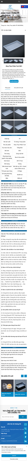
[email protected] (8, 357)
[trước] (2, 61)
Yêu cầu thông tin (14, 81)
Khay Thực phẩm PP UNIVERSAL (15, 25)
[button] (22, 376)
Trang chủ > (4, 25)
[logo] (10, 6)
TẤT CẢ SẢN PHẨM (6, 30)
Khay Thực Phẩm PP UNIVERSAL (10, 19)
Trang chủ (3, 17)
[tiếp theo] (24, 61)
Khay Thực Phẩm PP (20, 17)
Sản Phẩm (10, 17)
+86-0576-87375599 (6, 436)
